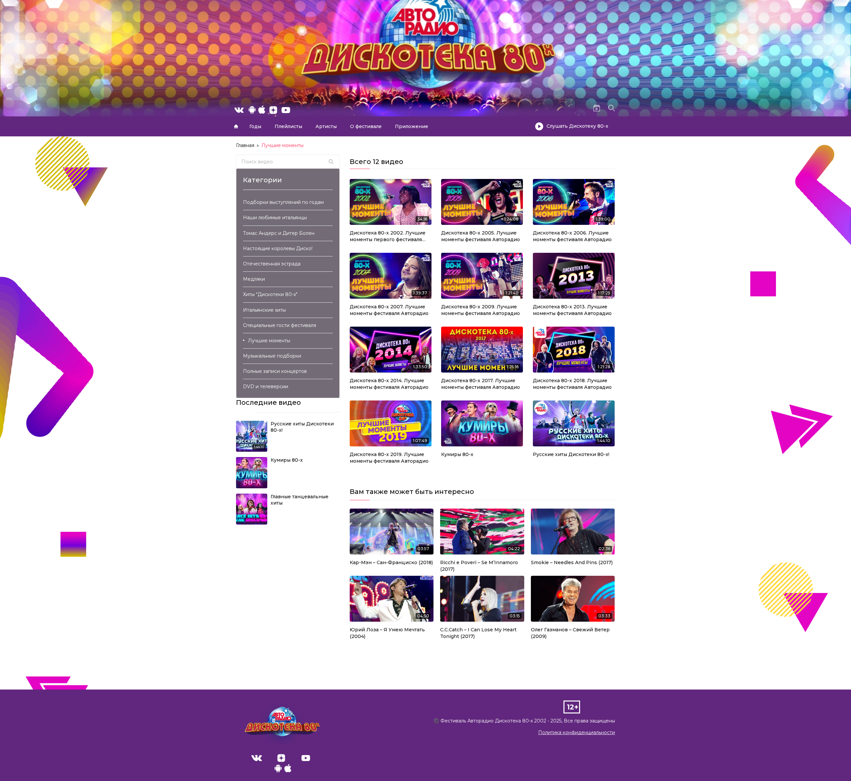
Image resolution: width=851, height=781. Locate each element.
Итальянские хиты (264, 310)
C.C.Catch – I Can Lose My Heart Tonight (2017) (478, 633)
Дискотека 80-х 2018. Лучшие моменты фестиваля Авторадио (572, 384)
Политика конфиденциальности (576, 732)
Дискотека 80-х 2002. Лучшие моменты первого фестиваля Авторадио (388, 236)
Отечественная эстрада (272, 264)
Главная (236, 126)
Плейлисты (288, 126)
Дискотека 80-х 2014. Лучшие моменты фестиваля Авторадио (389, 384)
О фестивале (366, 126)
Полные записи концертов (275, 371)
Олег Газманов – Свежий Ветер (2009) (570, 633)
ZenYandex (281, 758)
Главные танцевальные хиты (299, 500)
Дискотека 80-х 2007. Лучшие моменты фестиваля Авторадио (389, 310)
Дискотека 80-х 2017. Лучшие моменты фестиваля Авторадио (480, 384)
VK (257, 758)
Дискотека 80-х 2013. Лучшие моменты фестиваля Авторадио (572, 310)
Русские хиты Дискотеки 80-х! (571, 454)
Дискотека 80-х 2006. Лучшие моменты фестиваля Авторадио (572, 236)
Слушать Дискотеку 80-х (577, 126)
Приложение (411, 126)
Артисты (326, 126)
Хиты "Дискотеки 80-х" (270, 294)
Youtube (306, 758)
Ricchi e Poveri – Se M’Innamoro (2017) (479, 565)
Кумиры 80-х (457, 454)
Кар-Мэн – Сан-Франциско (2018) (391, 562)
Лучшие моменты (269, 341)
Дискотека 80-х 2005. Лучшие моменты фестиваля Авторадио (480, 236)
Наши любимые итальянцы (275, 218)
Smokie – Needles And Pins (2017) (572, 562)
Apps (283, 770)
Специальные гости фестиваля (279, 325)
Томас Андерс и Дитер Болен (278, 233)
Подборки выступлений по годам (283, 202)
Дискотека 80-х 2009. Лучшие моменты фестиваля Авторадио (480, 310)
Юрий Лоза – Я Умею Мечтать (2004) (387, 633)
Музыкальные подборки (272, 356)
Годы (255, 126)
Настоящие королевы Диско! (277, 248)
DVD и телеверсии (265, 387)
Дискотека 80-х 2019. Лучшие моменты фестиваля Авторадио (389, 457)
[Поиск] (331, 161)
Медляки (254, 279)
